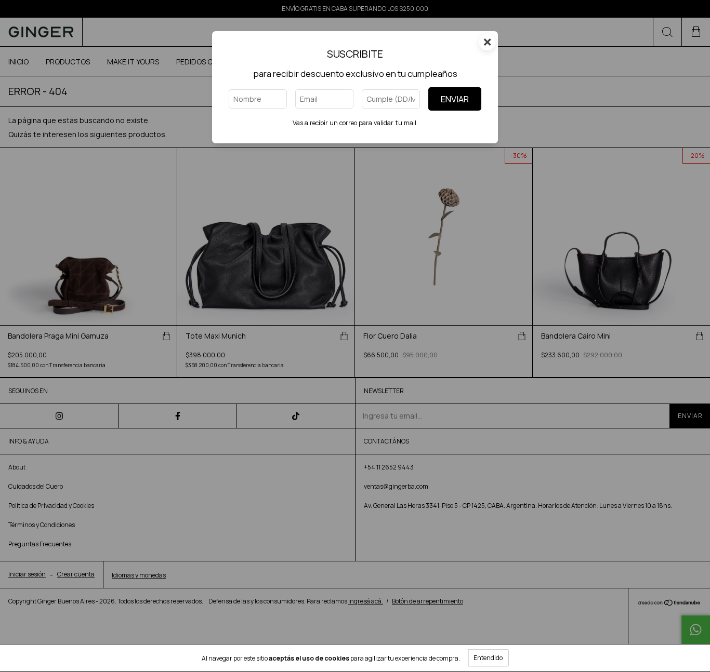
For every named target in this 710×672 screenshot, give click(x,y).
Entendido (488, 657)
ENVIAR (455, 99)
